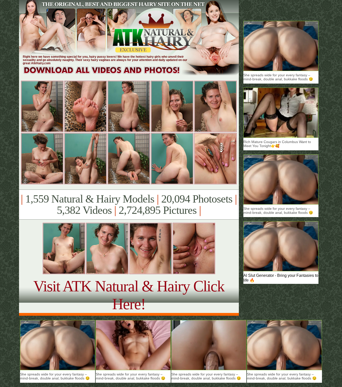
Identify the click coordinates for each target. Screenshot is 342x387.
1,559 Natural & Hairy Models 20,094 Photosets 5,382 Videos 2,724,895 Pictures (129, 204)
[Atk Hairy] (106, 74)
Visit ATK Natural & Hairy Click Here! (128, 295)
